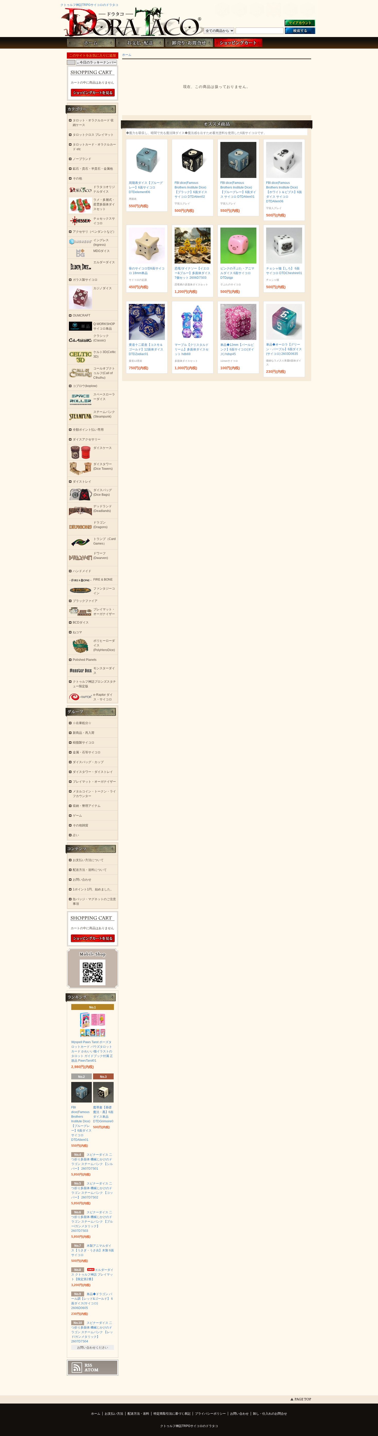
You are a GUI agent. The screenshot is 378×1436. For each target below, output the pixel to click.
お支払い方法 (114, 1413)
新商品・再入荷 (83, 733)
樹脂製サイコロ (83, 742)
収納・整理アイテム (87, 806)
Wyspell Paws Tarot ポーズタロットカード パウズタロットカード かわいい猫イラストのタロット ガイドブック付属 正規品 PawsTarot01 (92, 1051)
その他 (77, 178)
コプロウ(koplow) (85, 386)
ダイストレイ (82, 481)
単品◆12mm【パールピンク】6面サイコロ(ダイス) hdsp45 (237, 349)
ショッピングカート (238, 43)
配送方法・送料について (90, 870)
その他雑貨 (80, 825)
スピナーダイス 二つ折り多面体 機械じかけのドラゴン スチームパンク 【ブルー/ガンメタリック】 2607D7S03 (92, 1222)
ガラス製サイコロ (85, 280)
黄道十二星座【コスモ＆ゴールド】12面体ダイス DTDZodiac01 (146, 349)
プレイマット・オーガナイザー (94, 781)
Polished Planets (84, 660)
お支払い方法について (88, 860)
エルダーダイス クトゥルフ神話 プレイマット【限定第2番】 (92, 1274)
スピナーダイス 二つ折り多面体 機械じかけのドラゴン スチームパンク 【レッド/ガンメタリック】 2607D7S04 (92, 1332)
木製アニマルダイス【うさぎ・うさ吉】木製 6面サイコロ (92, 1250)
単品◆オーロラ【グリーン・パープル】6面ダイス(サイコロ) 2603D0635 (284, 349)
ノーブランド (82, 159)
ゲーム (77, 815)
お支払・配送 (140, 43)
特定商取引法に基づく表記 (172, 1413)
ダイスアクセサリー (87, 439)
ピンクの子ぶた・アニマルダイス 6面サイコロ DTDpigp (237, 273)
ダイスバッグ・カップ (88, 762)
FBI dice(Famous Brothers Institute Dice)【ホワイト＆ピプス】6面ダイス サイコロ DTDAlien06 (284, 192)
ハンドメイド (82, 571)
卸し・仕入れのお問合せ (270, 1413)
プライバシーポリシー (210, 1413)
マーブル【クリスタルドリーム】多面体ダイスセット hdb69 (192, 349)
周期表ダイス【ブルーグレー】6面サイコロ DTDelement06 (146, 187)
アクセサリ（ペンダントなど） (94, 231)
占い (76, 835)
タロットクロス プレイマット (93, 135)
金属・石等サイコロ (87, 752)
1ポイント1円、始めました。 (93, 889)
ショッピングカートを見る (93, 93)
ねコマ (77, 632)
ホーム (91, 43)
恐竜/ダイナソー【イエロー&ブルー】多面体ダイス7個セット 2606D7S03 (193, 273)
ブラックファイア (85, 601)
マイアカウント (299, 23)
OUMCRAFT (81, 315)
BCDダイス (81, 622)
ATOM (91, 1369)
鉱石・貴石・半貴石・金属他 (93, 168)
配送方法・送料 (138, 1413)
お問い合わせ (189, 43)
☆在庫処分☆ (82, 723)
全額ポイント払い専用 (88, 429)
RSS (88, 1365)
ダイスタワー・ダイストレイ (93, 772)
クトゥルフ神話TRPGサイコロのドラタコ (89, 5)
